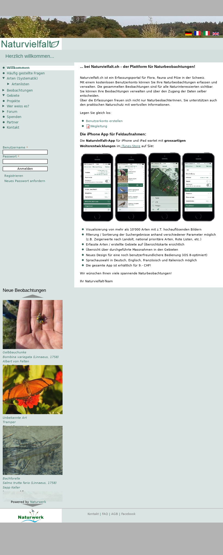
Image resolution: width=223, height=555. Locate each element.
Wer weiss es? (18, 106)
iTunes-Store (131, 146)
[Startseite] (30, 44)
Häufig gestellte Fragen (26, 73)
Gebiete (13, 96)
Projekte (13, 101)
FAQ (105, 516)
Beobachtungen (20, 90)
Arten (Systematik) (22, 78)
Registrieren (13, 176)
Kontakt (13, 127)
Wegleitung (98, 126)
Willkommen (18, 68)
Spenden (14, 117)
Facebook (128, 516)
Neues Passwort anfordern (24, 181)
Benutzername (15, 147)
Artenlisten (20, 84)
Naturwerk (38, 505)
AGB (114, 516)
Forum (12, 112)
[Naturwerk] (31, 524)
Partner (12, 122)
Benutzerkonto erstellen (104, 121)
